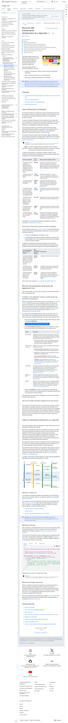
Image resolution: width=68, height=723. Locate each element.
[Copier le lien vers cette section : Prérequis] (30, 92)
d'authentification (28, 498)
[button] (8, 23)
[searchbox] (9, 13)
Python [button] (30, 543)
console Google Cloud (38, 688)
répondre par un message (30, 503)
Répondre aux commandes (31, 617)
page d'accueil (26, 198)
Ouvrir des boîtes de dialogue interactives (46, 281)
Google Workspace (30, 23)
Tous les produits (23, 714)
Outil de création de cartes (49, 8)
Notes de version (25, 36)
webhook (42, 184)
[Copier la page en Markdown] (53, 33)
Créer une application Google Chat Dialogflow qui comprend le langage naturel (46, 362)
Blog (50, 684)
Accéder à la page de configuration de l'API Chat (37, 324)
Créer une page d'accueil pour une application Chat (36, 619)
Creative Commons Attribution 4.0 (54, 638)
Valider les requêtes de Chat (31, 621)
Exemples (30, 8)
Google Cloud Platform (24, 710)
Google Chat (24, 1)
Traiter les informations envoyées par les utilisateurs (37, 513)
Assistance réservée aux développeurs (24, 693)
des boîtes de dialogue (41, 229)
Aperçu (3, 8)
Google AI (21, 712)
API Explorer (37, 690)
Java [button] (36, 543)
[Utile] (57, 23)
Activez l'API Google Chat (31, 104)
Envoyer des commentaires (52, 28)
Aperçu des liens (36, 378)
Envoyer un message (29, 607)
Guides (9, 8)
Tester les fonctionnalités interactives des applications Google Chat (40, 624)
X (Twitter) (51, 688)
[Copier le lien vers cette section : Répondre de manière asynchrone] (44, 582)
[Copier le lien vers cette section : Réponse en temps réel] (37, 493)
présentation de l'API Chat (34, 599)
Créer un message (52, 595)
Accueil (23, 23)
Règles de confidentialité (35, 720)
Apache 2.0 (41, 639)
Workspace (13, 2)
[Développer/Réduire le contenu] (30, 39)
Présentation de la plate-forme (25, 686)
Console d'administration (39, 684)
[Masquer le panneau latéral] (16, 720)
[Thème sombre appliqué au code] (57, 546)
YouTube (51, 690)
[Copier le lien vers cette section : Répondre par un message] (36, 525)
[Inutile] (59, 23)
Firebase (21, 708)
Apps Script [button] (42, 543)
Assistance (37, 8)
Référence (15, 8)
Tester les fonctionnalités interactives (41, 386)
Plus (30, 1)
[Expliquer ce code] (55, 546)
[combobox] (43, 1)
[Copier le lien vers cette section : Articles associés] (35, 604)
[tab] (25, 543)
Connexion (64, 1)
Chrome (21, 706)
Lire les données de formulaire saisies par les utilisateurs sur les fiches (41, 614)
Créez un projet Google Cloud (31, 99)
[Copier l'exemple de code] (59, 546)
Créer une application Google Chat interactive (48, 86)
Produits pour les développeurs (25, 688)
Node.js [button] (25, 543)
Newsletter (51, 686)
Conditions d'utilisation (24, 695)
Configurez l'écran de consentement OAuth (34, 102)
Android (21, 704)
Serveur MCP (23, 8)
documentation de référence (31, 222)
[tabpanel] (41, 558)
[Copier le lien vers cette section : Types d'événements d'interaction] (47, 109)
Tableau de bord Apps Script (40, 686)
